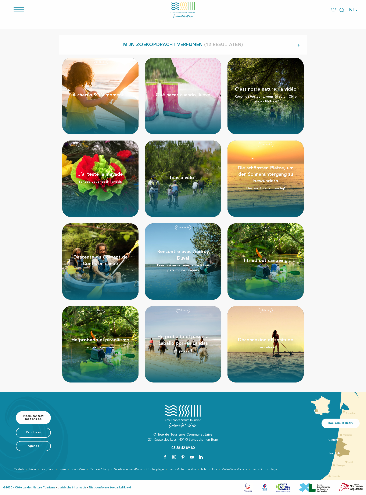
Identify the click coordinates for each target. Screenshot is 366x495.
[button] (342, 10)
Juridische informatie (72, 487)
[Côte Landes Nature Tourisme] (183, 10)
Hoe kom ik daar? (340, 423)
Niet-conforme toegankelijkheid (110, 487)
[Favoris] (334, 10)
